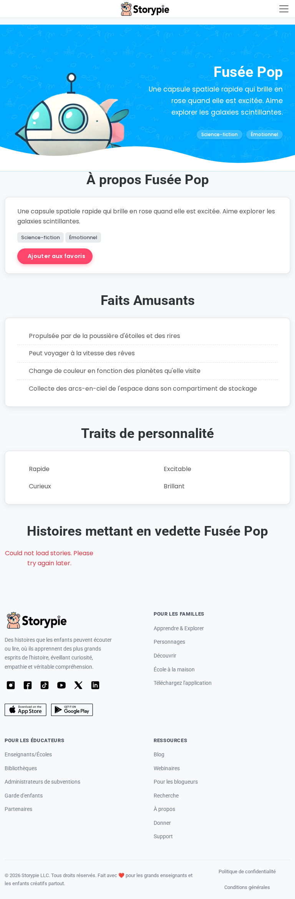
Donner (162, 823)
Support (163, 836)
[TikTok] (44, 685)
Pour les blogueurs (176, 782)
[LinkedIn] (95, 685)
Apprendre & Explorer (179, 628)
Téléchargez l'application (183, 683)
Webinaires (167, 768)
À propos (164, 809)
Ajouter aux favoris (56, 256)
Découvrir (165, 656)
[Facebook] (28, 685)
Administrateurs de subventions (42, 782)
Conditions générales (247, 887)
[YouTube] (61, 685)
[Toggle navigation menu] (284, 9)
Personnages (169, 642)
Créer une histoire (136, 256)
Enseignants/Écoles (28, 754)
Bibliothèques (21, 768)
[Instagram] (11, 685)
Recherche (166, 795)
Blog (159, 754)
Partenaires (18, 809)
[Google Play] (72, 710)
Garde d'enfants (24, 795)
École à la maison (174, 669)
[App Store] (25, 710)
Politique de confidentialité (247, 871)
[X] (78, 685)
